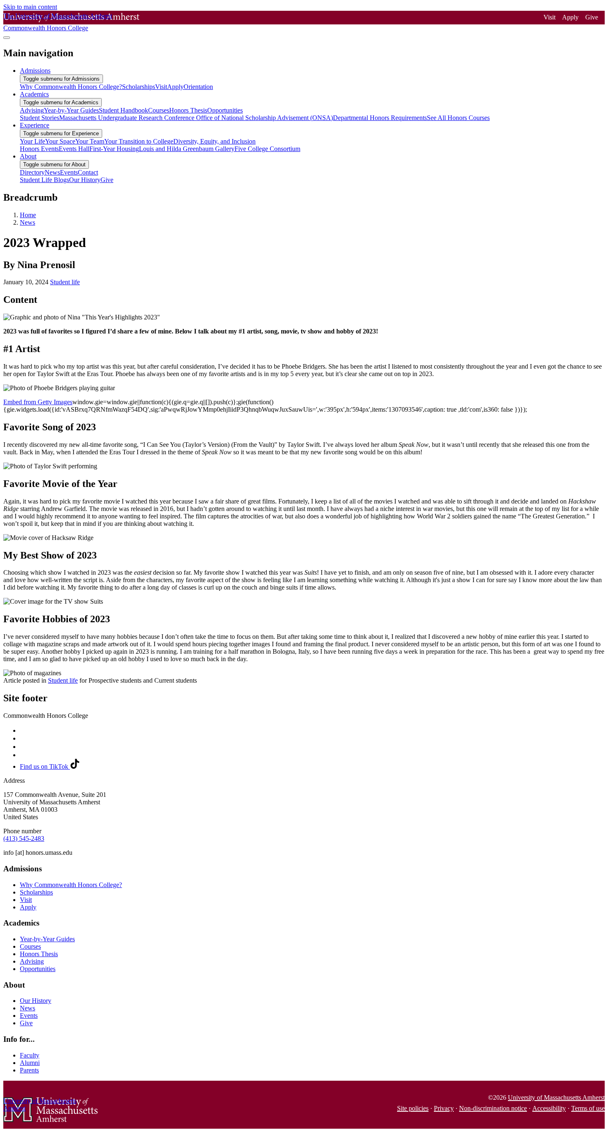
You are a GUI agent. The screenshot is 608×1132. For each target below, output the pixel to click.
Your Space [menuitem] (60, 141)
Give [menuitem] (107, 179)
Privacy (444, 1108)
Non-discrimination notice (493, 1108)
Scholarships (36, 892)
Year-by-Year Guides (47, 939)
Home (28, 214)
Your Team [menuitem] (89, 141)
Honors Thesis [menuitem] (188, 110)
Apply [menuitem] (175, 86)
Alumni (30, 1062)
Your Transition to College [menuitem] (138, 141)
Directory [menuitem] (32, 172)
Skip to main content (30, 6)
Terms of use (588, 1108)
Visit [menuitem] (161, 86)
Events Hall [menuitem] (74, 148)
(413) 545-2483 (23, 838)
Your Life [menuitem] (32, 141)
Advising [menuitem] (32, 110)
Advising (32, 961)
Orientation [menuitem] (198, 86)
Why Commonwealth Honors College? (71, 884)
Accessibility (549, 1108)
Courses (30, 946)
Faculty (29, 1055)
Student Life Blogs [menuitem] (44, 179)
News (27, 222)
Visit (549, 17)
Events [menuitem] (69, 172)
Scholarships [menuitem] (138, 86)
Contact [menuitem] (88, 172)
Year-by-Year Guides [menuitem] (71, 110)
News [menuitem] (52, 172)
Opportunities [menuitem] (225, 110)
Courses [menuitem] (158, 110)
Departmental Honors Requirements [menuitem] (380, 117)
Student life (65, 281)
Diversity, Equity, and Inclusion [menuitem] (214, 141)
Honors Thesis (39, 953)
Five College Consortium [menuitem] (267, 148)
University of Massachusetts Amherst (556, 1097)
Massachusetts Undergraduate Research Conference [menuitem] (127, 117)
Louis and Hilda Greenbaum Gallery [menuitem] (187, 148)
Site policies (412, 1108)
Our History (35, 1000)
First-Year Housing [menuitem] (114, 148)
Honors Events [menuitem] (39, 148)
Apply (570, 17)
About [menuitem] (28, 156)
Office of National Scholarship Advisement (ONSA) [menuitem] (264, 117)
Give (591, 17)
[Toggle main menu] (6, 37)
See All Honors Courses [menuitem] (458, 117)
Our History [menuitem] (85, 179)
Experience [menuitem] (34, 125)
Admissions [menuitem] (35, 70)
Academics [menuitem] (34, 94)
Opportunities (37, 968)
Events (29, 1015)
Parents (29, 1070)
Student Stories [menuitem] (39, 117)
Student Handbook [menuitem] (123, 110)
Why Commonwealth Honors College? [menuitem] (71, 86)
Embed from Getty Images (37, 401)
